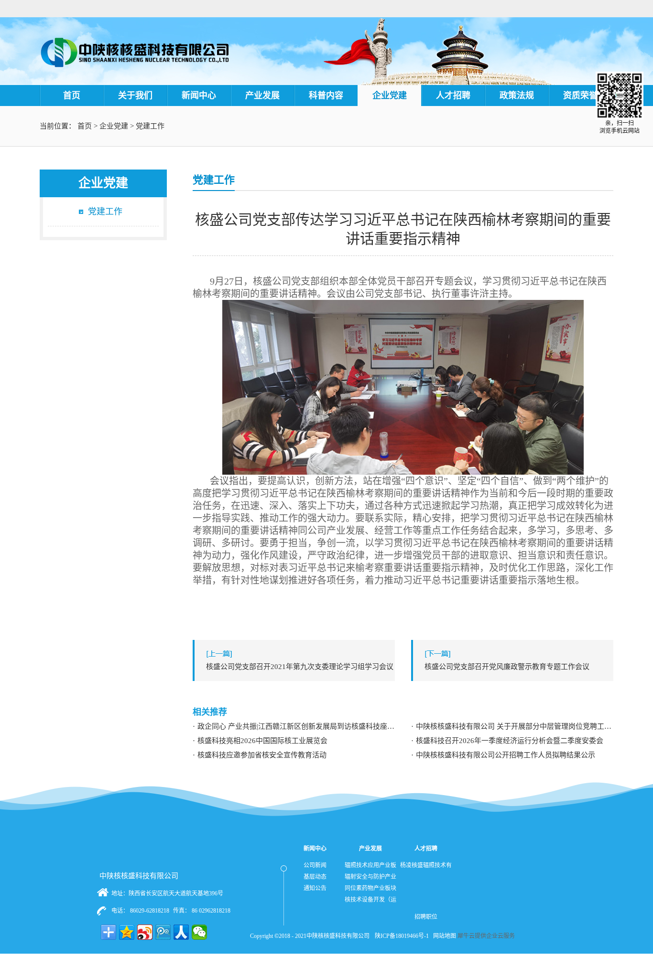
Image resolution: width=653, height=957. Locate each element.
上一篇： (299, 666)
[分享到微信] (199, 932)
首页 (71, 95)
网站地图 (443, 936)
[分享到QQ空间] (126, 932)
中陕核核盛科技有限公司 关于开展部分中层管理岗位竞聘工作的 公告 (514, 726)
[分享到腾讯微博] (163, 932)
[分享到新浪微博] (144, 932)
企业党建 (113, 126)
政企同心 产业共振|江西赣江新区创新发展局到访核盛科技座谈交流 (296, 726)
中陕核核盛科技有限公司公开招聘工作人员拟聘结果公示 (505, 755)
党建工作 (150, 126)
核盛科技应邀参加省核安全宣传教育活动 (261, 755)
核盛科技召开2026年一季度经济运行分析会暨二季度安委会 (509, 740)
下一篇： (506, 666)
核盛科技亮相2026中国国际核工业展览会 (262, 740)
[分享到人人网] (181, 932)
